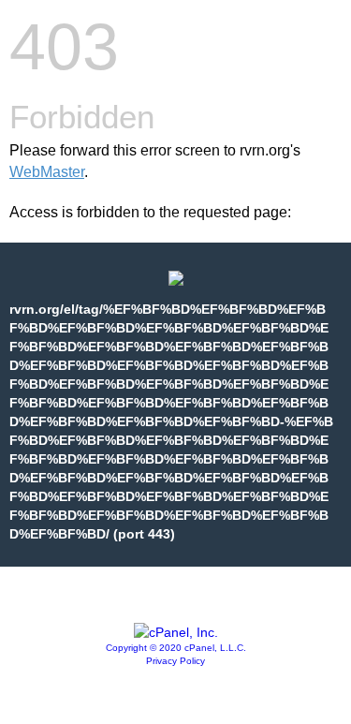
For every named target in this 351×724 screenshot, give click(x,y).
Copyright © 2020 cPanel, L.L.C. (176, 648)
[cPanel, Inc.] (176, 632)
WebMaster (46, 172)
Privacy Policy (175, 661)
